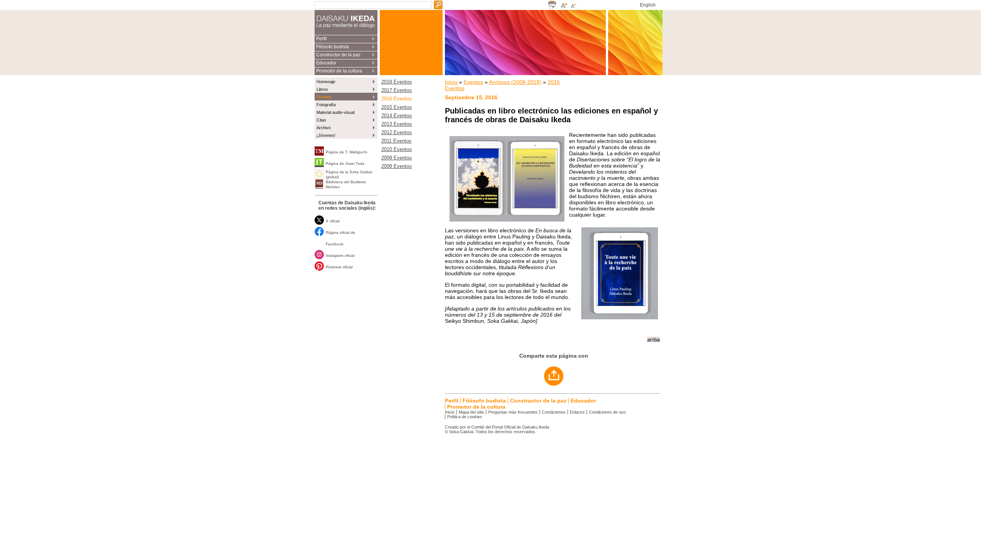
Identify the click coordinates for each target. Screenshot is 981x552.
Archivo (324, 127)
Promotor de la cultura (339, 71)
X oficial (333, 221)
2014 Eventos (396, 115)
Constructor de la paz (338, 55)
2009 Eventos (396, 158)
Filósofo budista (332, 46)
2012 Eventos (396, 132)
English (648, 5)
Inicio (451, 82)
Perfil (321, 38)
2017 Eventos (396, 90)
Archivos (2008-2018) (515, 82)
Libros (322, 89)
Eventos (324, 97)
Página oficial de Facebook (340, 238)
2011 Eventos (396, 141)
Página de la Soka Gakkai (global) (349, 174)
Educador (326, 63)
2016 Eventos (396, 99)
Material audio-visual (335, 112)
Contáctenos (554, 412)
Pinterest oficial (339, 267)
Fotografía (326, 104)
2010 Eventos (396, 149)
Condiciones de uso (607, 412)
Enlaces (577, 412)
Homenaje (326, 81)
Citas (321, 120)
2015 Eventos (396, 107)
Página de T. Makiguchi (346, 152)
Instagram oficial (340, 255)
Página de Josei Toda (345, 163)
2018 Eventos (396, 82)
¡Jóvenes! (326, 135)
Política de (464, 416)
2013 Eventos (396, 124)
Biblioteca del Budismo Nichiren (346, 184)
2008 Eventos (396, 166)
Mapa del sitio (471, 412)
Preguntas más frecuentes (513, 412)
